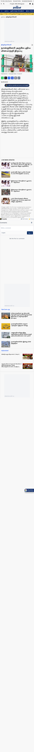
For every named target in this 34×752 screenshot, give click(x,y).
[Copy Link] (19, 78)
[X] (5, 78)
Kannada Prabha (17, 1)
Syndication (4, 82)
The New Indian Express (6, 1)
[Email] (15, 78)
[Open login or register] (32, 4)
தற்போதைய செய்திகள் (17, 11)
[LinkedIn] (12, 78)
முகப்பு (6, 11)
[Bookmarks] (30, 4)
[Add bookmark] (32, 45)
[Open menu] (1, 4)
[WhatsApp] (2, 78)
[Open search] (4, 4)
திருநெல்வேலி (6, 45)
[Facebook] (9, 78)
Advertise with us (9, 41)
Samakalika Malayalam (27, 1)
